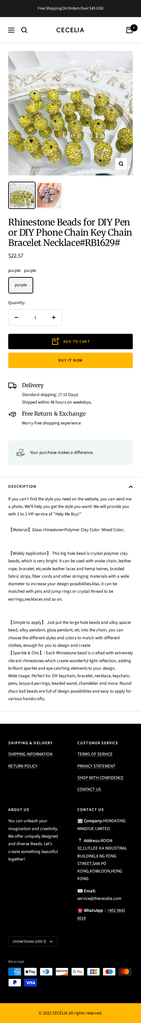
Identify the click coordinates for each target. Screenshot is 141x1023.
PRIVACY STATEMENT (96, 766)
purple (21, 285)
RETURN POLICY (22, 766)
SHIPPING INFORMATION (30, 754)
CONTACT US (89, 789)
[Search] (24, 30)
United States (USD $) (29, 941)
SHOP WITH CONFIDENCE (100, 778)
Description (22, 486)
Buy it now (71, 360)
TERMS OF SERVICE (95, 754)
